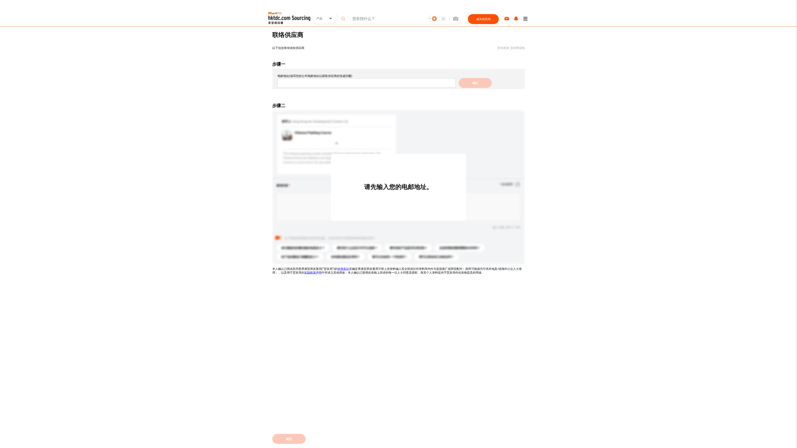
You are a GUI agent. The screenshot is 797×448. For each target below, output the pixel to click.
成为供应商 (483, 19)
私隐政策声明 (313, 272)
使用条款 (343, 268)
